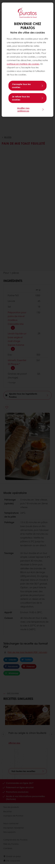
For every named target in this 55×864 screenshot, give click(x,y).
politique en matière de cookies (23, 63)
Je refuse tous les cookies (21, 98)
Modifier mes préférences (23, 109)
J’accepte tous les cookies (21, 86)
